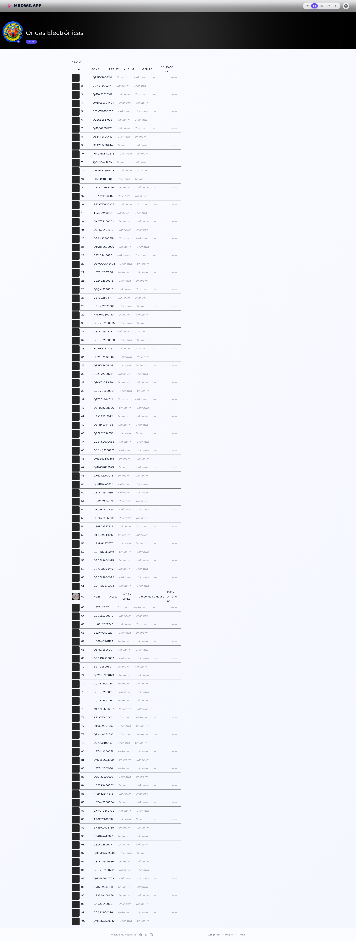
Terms (241, 934)
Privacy (229, 934)
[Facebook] (140, 934)
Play (31, 42)
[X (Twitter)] (146, 934)
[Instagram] (151, 934)
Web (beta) (214, 934)
